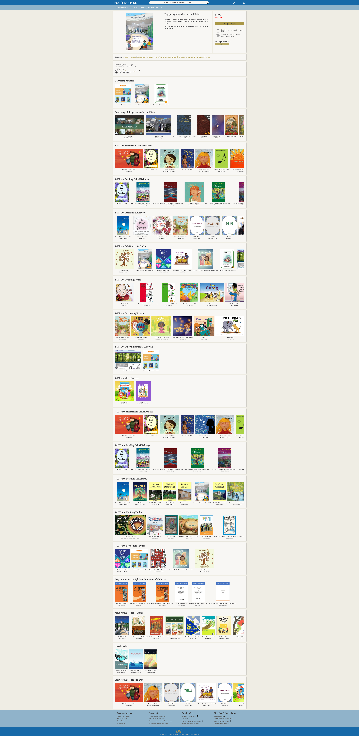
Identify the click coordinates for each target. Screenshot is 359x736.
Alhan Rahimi (162, 238)
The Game (212, 303)
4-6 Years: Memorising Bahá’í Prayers (133, 145)
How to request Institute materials (160, 721)
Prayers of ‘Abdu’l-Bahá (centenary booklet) (184, 136)
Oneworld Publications (222, 721)
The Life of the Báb (185, 502)
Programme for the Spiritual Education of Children (140, 579)
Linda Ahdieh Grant (158, 571)
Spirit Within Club (206, 536)
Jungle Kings (230, 337)
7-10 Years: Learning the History (131, 478)
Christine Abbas (212, 238)
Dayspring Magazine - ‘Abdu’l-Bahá (152, 8)
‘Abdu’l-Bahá (203, 138)
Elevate (184, 718)
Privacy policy (121, 723)
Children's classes (204, 57)
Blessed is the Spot (204, 169)
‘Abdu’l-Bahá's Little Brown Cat (123, 236)
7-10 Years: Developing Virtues (130, 545)
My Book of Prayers (151, 169)
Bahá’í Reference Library (190, 723)
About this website (123, 716)
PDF (222, 44)
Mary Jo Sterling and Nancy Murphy (130, 538)
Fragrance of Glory (159, 136)
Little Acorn (124, 270)
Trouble (204, 337)
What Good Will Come (235, 303)
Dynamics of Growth (121, 670)
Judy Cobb (124, 305)
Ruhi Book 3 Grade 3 (181, 603)
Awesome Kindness (130, 536)
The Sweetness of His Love (174, 636)
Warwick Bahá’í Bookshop (223, 718)
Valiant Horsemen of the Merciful (139, 636)
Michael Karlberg (212, 305)
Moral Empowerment (136, 670)
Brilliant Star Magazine (128, 370)
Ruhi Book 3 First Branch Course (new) (140, 603)
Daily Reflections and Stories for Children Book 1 (143, 203)
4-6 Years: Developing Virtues (129, 313)
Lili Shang (182, 339)
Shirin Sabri (139, 638)
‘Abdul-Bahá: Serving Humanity (237, 502)
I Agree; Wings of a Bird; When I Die (168, 303)
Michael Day (158, 138)
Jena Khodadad (121, 672)
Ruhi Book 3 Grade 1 (121, 603)
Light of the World (203, 136)
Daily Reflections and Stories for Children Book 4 (218, 203)
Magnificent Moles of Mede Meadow (188, 536)
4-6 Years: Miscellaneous (127, 378)
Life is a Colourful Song (141, 337)
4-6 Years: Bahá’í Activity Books (130, 246)
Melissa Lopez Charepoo (161, 339)
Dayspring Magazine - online (123, 104)
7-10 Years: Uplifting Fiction (128, 512)
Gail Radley (171, 538)
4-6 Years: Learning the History (130, 212)
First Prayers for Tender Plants (240, 169)
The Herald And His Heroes (156, 636)
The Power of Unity (223, 636)
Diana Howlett (221, 171)
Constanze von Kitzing (169, 171)
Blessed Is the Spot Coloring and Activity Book (205, 270)
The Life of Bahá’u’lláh (170, 502)
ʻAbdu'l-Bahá (184, 138)
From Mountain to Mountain (192, 636)
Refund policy (121, 721)
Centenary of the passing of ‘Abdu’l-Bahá (150, 57)
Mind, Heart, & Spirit (150, 670)
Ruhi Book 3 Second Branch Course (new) (162, 603)
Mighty (140, 502)
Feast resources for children (129, 679)
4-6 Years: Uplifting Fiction (128, 279)
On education (121, 646)
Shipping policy (122, 718)
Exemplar (129, 136)
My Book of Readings (121, 203)
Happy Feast (124, 402)
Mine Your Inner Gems (163, 270)
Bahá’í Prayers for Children (129, 169)
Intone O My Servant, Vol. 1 (221, 169)
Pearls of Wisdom (194, 203)
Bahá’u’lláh (212, 236)
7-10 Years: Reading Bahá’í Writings (132, 445)
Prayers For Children (169, 169)
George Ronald (219, 716)
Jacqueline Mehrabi (174, 638)
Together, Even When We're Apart (158, 569)
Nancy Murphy (230, 339)
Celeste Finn (142, 238)
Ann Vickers (196, 238)
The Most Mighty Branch (208, 636)
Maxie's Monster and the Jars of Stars (182, 337)
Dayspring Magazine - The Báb (161, 104)
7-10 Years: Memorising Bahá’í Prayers (134, 411)
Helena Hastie (155, 504)
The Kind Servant (141, 236)
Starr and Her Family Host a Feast (182, 270)
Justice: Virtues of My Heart (161, 337)
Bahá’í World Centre (129, 138)
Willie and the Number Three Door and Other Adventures (229, 536)
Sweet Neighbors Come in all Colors (189, 303)
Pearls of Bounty (217, 136)
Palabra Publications (221, 723)
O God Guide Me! (187, 169)
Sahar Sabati (182, 272)
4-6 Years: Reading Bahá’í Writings (132, 179)
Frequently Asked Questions (158, 723)
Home (136, 8)
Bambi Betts (147, 305)
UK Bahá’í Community (189, 716)
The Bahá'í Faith (122, 636)
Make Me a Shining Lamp (181, 236)
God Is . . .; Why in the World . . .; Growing (147, 303)
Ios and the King (171, 536)
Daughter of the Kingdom (205, 435)
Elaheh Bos (129, 171)
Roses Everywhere (162, 236)
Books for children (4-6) (172, 57)
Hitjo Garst (156, 638)
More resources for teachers (129, 612)
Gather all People (231, 136)
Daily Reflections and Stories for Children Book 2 (225, 469)
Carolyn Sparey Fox (123, 238)
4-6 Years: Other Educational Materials (134, 346)
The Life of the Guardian (219, 502)
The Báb (229, 236)
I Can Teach (143, 402)
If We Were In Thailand (155, 536)
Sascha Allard (124, 404)
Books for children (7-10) (189, 57)
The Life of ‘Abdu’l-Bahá (155, 502)
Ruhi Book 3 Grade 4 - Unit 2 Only (198, 603)
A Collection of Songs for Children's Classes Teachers (223, 603)
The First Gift (124, 303)
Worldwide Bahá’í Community (192, 721)
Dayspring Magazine (129, 57)
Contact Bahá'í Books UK (157, 716)
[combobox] (179, 2)
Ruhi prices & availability (157, 718)
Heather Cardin (150, 672)
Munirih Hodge (143, 205)
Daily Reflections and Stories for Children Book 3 (170, 203)
